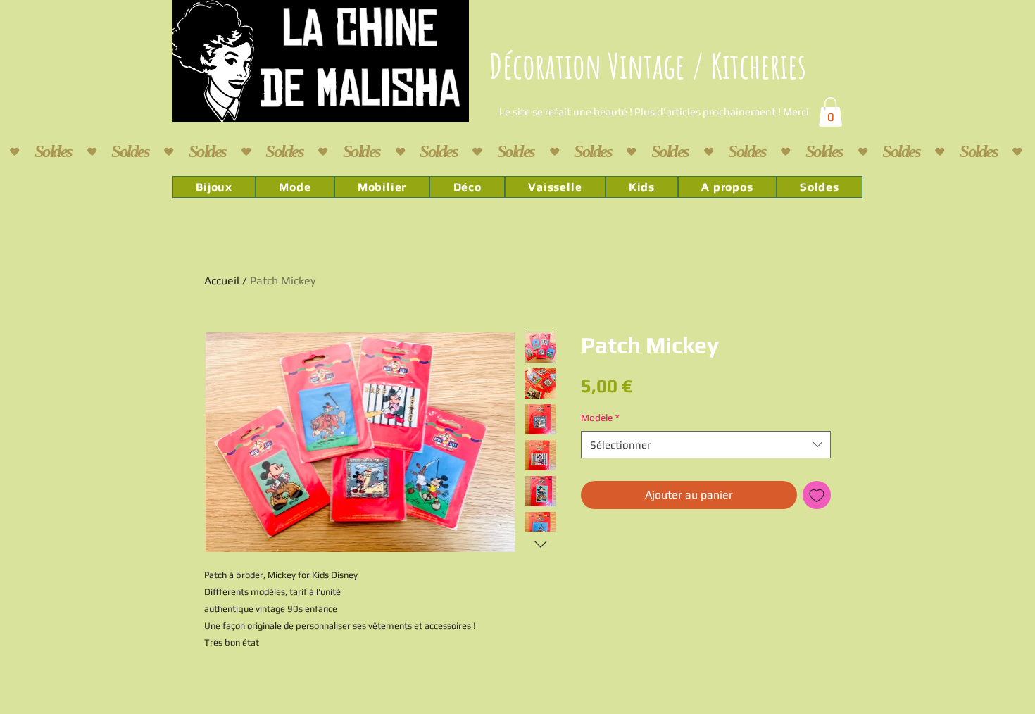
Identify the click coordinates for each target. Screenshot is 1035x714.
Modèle (600, 417)
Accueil (221, 280)
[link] (830, 112)
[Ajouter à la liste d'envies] (817, 495)
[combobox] (706, 444)
